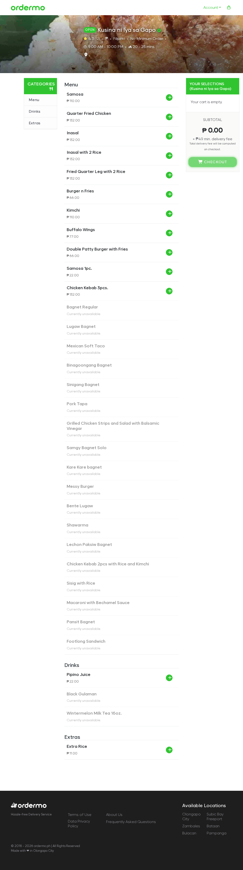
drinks (34, 111)
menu (34, 100)
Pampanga (216, 833)
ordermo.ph (42, 846)
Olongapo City (191, 816)
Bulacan (189, 833)
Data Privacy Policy (79, 823)
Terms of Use (79, 814)
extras (34, 123)
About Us (114, 814)
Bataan (213, 826)
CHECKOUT (215, 162)
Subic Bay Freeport (215, 816)
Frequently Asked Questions (131, 821)
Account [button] (210, 7)
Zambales (191, 826)
